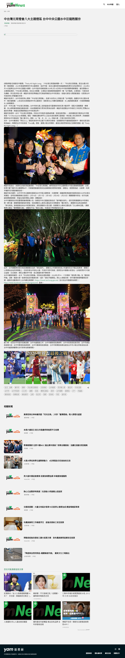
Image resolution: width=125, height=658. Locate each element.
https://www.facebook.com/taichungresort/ (20, 283)
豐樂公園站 (44, 391)
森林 (52, 391)
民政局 (51, 394)
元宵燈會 (43, 387)
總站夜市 (25, 394)
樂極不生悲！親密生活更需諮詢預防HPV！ (75, 623)
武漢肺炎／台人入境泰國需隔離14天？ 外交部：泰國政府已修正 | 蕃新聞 (17, 594)
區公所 (38, 394)
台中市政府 (15, 391)
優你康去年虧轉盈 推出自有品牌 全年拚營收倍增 (46, 623)
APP (73, 391)
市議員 (80, 391)
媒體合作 (117, 653)
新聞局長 (16, 394)
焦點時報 (6, 23)
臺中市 (17, 387)
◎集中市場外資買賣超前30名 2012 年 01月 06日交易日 (76, 594)
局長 (36, 391)
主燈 (32, 394)
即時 (9, 11)
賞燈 (44, 394)
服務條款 (89, 653)
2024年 (24, 391)
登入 (118, 4)
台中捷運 (59, 391)
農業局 (67, 391)
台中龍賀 (52, 387)
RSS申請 (110, 4)
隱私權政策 (98, 653)
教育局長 (8, 394)
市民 (57, 394)
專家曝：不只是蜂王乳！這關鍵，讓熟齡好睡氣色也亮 (46, 594)
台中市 (7, 391)
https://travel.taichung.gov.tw (46, 280)
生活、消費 (8, 387)
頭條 (23, 387)
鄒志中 (70, 387)
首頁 (5, 11)
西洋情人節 (61, 387)
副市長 (64, 394)
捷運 (30, 391)
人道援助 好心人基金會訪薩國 (15, 622)
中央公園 (78, 387)
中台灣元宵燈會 (33, 387)
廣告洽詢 (108, 653)
